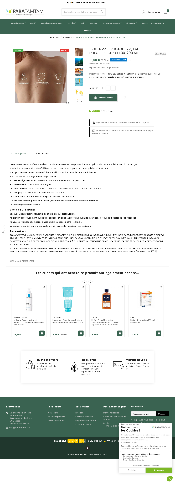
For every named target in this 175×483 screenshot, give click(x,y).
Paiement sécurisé (84, 416)
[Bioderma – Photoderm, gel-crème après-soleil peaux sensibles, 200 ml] (68, 299)
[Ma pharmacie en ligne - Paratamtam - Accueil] (25, 12)
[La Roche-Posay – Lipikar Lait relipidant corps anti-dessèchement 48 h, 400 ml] (29, 299)
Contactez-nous (83, 424)
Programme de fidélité (85, 420)
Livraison (79, 413)
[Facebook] (87, 448)
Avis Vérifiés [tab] (42, 153)
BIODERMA (57, 317)
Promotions (53, 413)
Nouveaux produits (56, 416)
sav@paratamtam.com (20, 427)
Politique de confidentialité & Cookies (115, 424)
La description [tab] (18, 153)
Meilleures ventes (56, 420)
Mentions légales (111, 413)
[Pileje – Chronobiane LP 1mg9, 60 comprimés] (145, 299)
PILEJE (132, 317)
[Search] (102, 11)
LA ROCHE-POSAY (21, 317)
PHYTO (94, 317)
